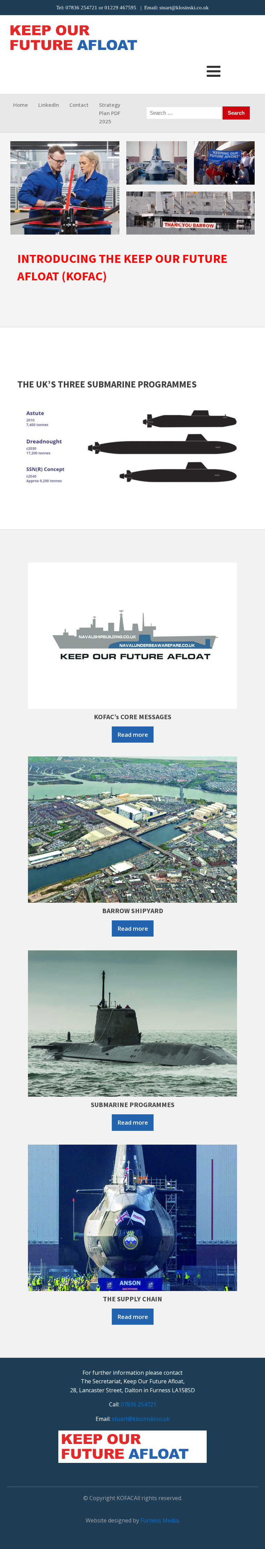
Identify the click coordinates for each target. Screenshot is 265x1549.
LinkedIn (48, 104)
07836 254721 (81, 7)
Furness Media (159, 1520)
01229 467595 (120, 7)
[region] (132, 188)
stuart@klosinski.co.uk (184, 7)
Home (20, 104)
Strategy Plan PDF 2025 (109, 113)
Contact (79, 104)
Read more (132, 735)
